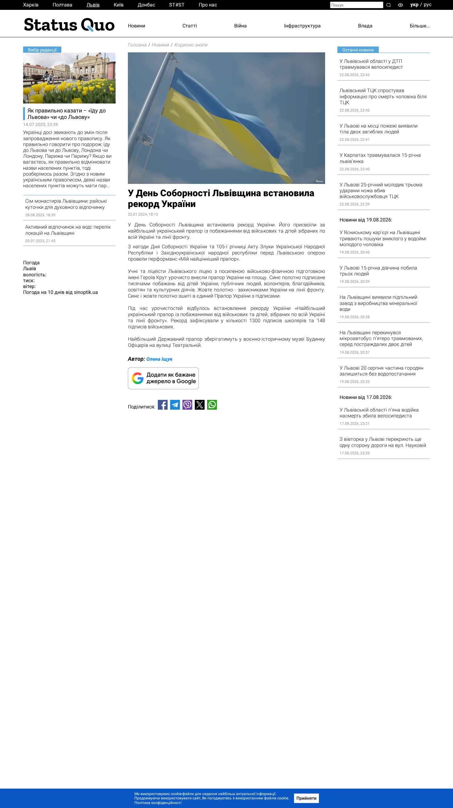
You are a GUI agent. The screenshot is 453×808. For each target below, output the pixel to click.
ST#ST (177, 5)
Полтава (62, 5)
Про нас (208, 5)
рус (427, 4)
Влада (365, 26)
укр (414, 4)
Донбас (146, 5)
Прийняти (306, 798)
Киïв (119, 5)
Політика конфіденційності (158, 803)
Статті (189, 26)
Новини (136, 26)
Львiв (93, 5)
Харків (31, 5)
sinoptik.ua (86, 292)
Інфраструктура (302, 26)
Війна (240, 26)
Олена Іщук (159, 359)
